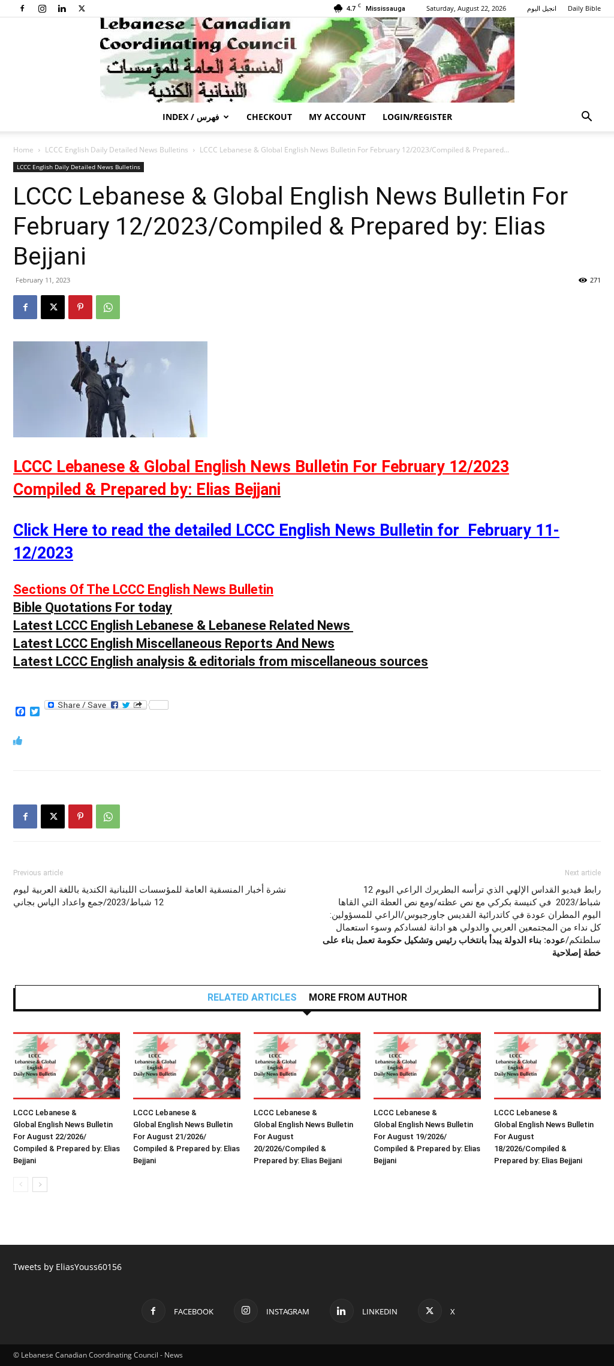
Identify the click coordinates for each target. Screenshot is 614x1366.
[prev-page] (20, 1184)
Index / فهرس (190, 116)
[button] (586, 118)
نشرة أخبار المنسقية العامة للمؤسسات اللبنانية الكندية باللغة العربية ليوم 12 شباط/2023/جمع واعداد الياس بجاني (149, 896)
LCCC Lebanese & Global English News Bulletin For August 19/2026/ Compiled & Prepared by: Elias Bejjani (427, 1136)
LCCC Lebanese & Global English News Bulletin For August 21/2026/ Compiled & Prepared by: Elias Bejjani (186, 1136)
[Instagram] (42, 8)
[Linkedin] (62, 8)
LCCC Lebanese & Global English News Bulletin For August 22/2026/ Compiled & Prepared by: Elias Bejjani (66, 1136)
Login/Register (417, 116)
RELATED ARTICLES (252, 997)
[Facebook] (22, 8)
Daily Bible (584, 8)
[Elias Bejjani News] (307, 60)
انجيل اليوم (541, 8)
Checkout (269, 116)
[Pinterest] (80, 307)
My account (337, 116)
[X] (82, 8)
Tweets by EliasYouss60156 (67, 1266)
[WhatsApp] (108, 307)
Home (23, 150)
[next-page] (39, 1184)
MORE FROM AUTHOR (358, 997)
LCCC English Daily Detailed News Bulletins (116, 150)
